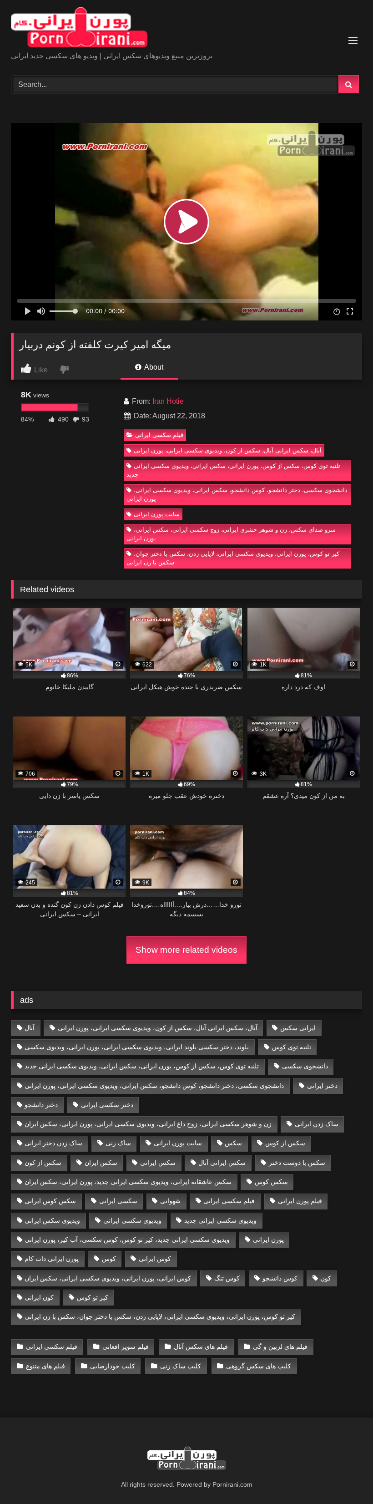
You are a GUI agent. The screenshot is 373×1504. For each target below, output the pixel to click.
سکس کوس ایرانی (50, 1200)
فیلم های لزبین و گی (280, 1346)
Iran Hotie (168, 401)
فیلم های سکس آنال (201, 1346)
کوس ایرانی (155, 1258)
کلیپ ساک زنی (180, 1366)
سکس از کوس (285, 1143)
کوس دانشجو (279, 1278)
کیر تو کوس (92, 1297)
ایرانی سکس (298, 1027)
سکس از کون (43, 1162)
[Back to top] (345, 1477)
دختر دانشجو (41, 1104)
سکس (233, 1143)
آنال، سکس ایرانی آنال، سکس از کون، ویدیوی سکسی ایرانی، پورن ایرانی (228, 450)
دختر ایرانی (322, 1085)
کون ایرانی (39, 1297)
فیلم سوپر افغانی (125, 1346)
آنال (30, 1027)
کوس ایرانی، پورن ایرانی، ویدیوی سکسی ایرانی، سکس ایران (108, 1278)
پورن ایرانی (268, 1239)
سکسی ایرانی (118, 1200)
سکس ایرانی (158, 1162)
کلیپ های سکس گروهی (258, 1366)
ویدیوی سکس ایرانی (52, 1220)
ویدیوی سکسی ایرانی (132, 1220)
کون (325, 1278)
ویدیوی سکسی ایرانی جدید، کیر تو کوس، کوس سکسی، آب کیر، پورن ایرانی (127, 1239)
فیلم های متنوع (45, 1366)
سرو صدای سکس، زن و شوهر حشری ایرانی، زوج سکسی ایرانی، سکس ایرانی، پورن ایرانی (231, 534)
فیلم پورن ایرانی (300, 1200)
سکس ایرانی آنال (222, 1162)
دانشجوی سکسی (305, 1066)
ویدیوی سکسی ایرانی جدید (220, 1220)
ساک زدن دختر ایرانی (53, 1143)
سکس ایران (101, 1162)
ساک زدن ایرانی (316, 1124)
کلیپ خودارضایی (112, 1366)
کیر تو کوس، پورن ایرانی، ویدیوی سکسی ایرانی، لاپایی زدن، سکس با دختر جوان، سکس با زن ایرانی (232, 558)
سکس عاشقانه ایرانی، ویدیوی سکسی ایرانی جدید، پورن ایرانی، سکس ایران (128, 1181)
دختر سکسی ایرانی (107, 1104)
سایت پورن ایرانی (157, 514)
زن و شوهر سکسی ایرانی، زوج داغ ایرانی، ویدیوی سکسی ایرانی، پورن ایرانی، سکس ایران (148, 1124)
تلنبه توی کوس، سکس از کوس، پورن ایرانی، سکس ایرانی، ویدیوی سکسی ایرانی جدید (233, 470)
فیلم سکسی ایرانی (159, 435)
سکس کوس (271, 1181)
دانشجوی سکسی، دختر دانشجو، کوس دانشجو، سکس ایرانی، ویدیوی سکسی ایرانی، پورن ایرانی (237, 494)
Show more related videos (186, 950)
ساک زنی (118, 1143)
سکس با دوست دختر (297, 1162)
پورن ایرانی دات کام (52, 1258)
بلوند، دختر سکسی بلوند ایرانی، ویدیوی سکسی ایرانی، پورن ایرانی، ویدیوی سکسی (137, 1047)
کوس (109, 1258)
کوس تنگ (227, 1278)
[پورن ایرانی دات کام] (186, 29)
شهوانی (170, 1200)
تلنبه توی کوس (291, 1047)
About (153, 367)
